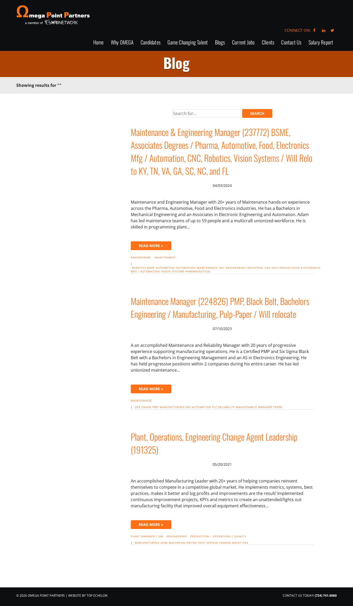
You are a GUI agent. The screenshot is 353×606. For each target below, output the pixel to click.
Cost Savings (208, 542)
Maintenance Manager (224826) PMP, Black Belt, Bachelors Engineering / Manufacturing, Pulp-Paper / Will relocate (220, 307)
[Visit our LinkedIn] (323, 30)
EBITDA (192, 542)
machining (177, 542)
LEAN (164, 542)
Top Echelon (97, 595)
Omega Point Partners (53, 15)
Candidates (150, 42)
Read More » (151, 245)
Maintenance (165, 257)
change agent (230, 542)
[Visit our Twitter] (332, 30)
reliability (226, 407)
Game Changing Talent (187, 42)
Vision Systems (173, 271)
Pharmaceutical (198, 271)
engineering (236, 268)
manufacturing (172, 407)
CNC (222, 268)
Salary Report (321, 42)
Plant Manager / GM (147, 536)
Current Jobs (243, 42)
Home (98, 42)
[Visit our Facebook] (314, 30)
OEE (268, 268)
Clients (268, 42)
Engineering (141, 257)
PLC (214, 407)
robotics (139, 268)
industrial (255, 268)
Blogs (220, 42)
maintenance (207, 268)
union (147, 407)
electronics (281, 268)
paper (277, 407)
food (296, 268)
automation (186, 268)
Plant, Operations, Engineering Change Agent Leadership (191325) (214, 443)
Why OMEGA (122, 42)
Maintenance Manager (254, 407)
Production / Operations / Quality (218, 536)
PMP (155, 407)
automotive (165, 268)
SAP (187, 407)
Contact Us (291, 42)
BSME (151, 268)
